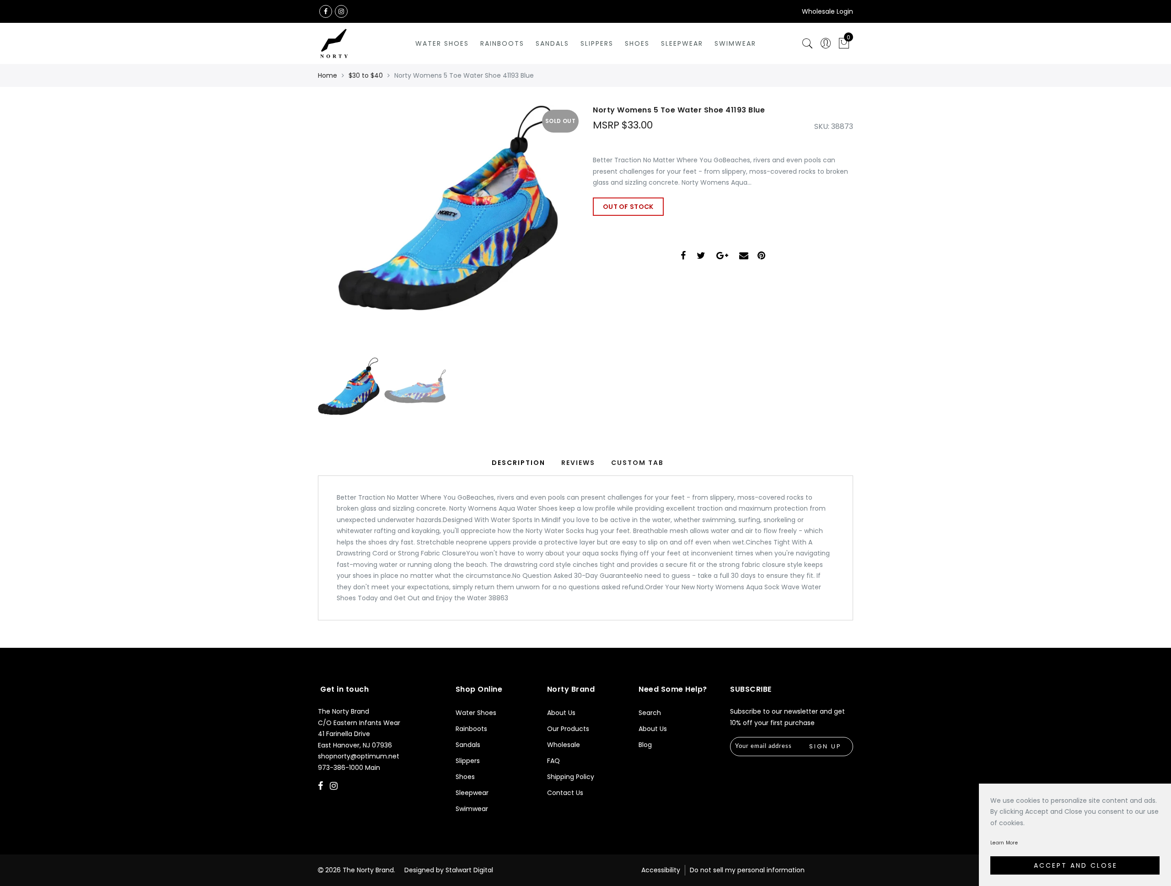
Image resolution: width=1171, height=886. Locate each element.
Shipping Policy (570, 776)
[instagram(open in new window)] (341, 11)
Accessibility (660, 870)
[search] (807, 43)
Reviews (578, 462)
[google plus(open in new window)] (722, 256)
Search (650, 712)
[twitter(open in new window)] (701, 256)
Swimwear (735, 43)
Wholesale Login (827, 11)
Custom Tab (637, 462)
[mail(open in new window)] (743, 256)
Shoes (637, 43)
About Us (561, 712)
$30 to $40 (366, 75)
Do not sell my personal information (747, 870)
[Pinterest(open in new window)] (761, 256)
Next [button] (550, 231)
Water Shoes (442, 43)
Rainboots (502, 43)
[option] (448, 226)
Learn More (1004, 842)
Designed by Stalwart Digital (448, 870)
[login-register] (825, 43)
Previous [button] (334, 231)
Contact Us (565, 792)
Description (518, 462)
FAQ (553, 760)
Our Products (568, 728)
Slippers (596, 43)
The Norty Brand (368, 870)
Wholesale (563, 744)
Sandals (552, 43)
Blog (645, 744)
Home (327, 75)
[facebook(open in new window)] (325, 11)
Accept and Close (1075, 865)
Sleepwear (682, 43)
